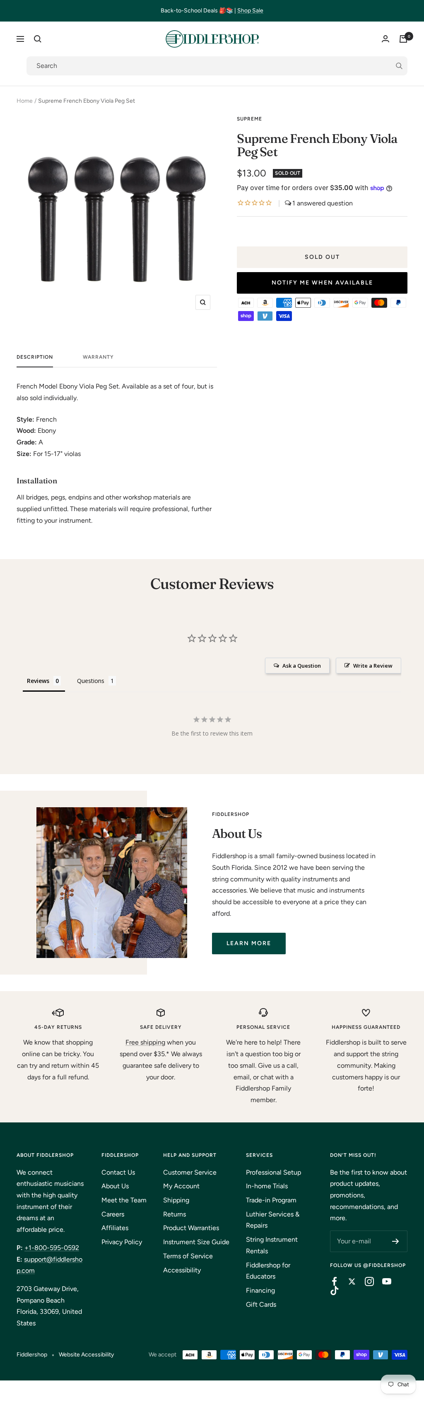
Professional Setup (273, 1172)
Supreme (249, 119)
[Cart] (403, 39)
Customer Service (190, 1172)
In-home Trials (267, 1186)
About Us (115, 1186)
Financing (260, 1290)
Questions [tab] (90, 681)
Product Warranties (191, 1228)
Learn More (248, 943)
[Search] (37, 39)
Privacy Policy (121, 1242)
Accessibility (182, 1270)
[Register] (395, 1241)
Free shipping (145, 1042)
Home (25, 100)
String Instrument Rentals (272, 1245)
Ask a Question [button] (301, 665)
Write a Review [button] (373, 665)
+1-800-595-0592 (51, 1248)
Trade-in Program (271, 1200)
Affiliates (114, 1228)
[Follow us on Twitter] (348, 1281)
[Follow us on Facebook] (330, 1281)
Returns (174, 1214)
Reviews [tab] (38, 681)
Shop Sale (250, 10)
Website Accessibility (86, 1354)
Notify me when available (322, 282)
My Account (181, 1186)
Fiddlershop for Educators (268, 1271)
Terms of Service (188, 1256)
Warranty (98, 357)
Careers (112, 1214)
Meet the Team (124, 1200)
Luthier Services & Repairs (272, 1220)
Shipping (176, 1200)
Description (35, 357)
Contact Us (118, 1172)
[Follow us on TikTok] (330, 1290)
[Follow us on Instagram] (365, 1281)
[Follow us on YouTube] (382, 1281)
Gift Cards (261, 1304)
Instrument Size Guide (196, 1242)
